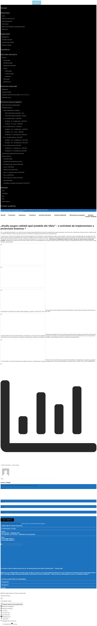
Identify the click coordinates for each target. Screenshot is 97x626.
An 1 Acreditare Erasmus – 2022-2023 (12, 118)
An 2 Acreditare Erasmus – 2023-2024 (12, 126)
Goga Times (8, 76)
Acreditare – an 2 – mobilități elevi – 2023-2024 (16, 129)
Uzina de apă (50, 478)
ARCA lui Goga (6, 60)
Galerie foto (5, 29)
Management (5, 37)
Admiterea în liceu (6, 97)
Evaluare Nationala (6, 92)
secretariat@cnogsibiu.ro (8, 540)
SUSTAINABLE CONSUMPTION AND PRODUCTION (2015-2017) (16, 183)
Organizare (5, 34)
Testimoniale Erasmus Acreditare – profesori (15, 115)
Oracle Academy (6, 201)
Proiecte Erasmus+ (6, 156)
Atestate (4, 188)
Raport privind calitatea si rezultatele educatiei (13, 26)
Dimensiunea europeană (11, 102)
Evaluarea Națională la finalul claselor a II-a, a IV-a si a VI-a (15, 94)
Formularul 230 (44, 209)
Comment (4, 488)
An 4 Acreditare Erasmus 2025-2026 (12, 145)
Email (2, 507)
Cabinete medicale (6, 45)
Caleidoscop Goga (7, 63)
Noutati (4, 8)
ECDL (3, 190)
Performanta (5, 24)
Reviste (5, 68)
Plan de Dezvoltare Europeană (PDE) (11, 105)
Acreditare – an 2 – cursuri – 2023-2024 (14, 132)
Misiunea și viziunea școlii (8, 18)
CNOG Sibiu (7, 478)
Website (3, 513)
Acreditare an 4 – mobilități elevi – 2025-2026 (16, 148)
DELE (3, 196)
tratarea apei (43, 478)
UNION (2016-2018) (7, 180)
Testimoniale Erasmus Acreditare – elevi (14, 113)
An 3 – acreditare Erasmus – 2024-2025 (12, 137)
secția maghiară (34, 478)
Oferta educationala (7, 21)
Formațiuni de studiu (7, 39)
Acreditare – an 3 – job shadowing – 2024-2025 (16, 142)
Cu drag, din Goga (9, 73)
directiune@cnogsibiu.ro (7, 538)
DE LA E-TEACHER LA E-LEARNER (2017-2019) (13, 177)
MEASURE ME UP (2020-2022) (10, 169)
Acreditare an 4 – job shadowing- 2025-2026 (15, 150)
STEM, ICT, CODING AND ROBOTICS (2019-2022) (13, 172)
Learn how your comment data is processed (33, 523)
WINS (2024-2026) (7, 159)
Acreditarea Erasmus (7, 107)
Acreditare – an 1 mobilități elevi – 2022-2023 (16, 121)
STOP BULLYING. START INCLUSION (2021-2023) (13, 164)
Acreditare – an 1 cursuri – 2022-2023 (14, 124)
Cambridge (5, 193)
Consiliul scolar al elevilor (8, 42)
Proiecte (4, 57)
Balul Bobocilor (7, 81)
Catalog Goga (8, 71)
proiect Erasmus (25, 478)
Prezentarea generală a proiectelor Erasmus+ (13, 153)
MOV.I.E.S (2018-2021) (8, 175)
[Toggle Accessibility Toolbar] (2, 598)
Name (3, 501)
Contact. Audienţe (8, 206)
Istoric (3, 16)
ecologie (14, 478)
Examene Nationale (9, 86)
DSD (3, 198)
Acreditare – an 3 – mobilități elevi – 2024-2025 (16, 140)
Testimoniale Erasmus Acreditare (11, 110)
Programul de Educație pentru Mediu (12, 161)
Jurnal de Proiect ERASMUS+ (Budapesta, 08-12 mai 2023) (19, 366)
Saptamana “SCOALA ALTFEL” (9, 65)
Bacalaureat (5, 89)
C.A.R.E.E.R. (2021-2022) (8, 167)
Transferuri (5, 50)
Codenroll (20, 624)
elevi (19, 478)
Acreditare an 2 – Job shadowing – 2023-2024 (16, 134)
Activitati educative (9, 54)
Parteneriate (6, 79)
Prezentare (5, 13)
